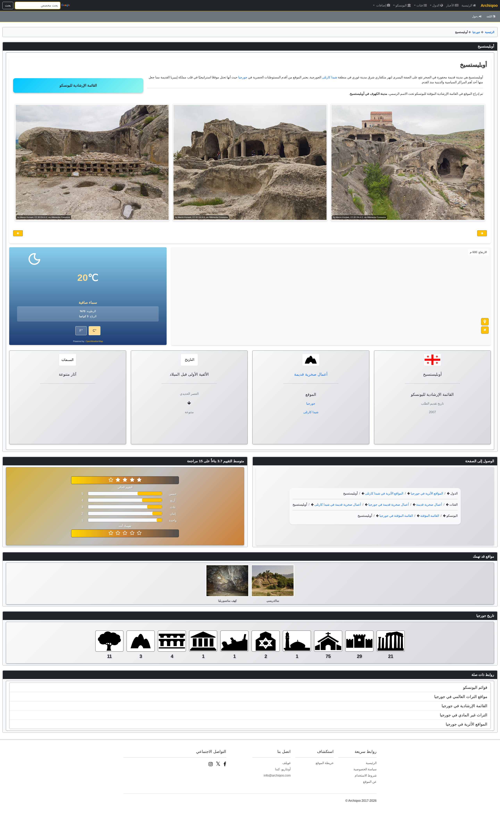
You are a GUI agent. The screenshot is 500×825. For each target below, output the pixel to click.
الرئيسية (467, 5)
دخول (475, 16)
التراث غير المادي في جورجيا (463, 715)
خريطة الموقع (325, 763)
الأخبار (450, 5)
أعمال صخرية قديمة (311, 374)
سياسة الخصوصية (365, 769)
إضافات (380, 5)
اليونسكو (401, 5)
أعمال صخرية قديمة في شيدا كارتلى (337, 504)
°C (94, 330)
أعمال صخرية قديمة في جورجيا (388, 504)
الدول (435, 5)
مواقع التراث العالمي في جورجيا (460, 696)
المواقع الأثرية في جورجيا (426, 493)
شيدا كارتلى (329, 77)
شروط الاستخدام (366, 775)
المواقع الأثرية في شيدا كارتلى (383, 493)
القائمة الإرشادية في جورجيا (464, 706)
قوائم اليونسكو (475, 687)
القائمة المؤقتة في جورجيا (396, 515)
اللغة (489, 16)
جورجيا (476, 32)
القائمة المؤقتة (429, 515)
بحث (8, 5)
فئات (419, 5)
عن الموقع (370, 781)
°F (81, 330)
